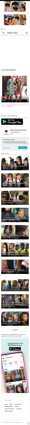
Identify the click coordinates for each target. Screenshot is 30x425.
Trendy (4, 97)
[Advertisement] (15, 52)
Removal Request (9, 406)
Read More (9, 106)
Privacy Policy (17, 404)
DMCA (10, 404)
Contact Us (19, 408)
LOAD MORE (15, 330)
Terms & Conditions (9, 408)
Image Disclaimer (9, 411)
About (6, 404)
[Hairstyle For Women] (11, 34)
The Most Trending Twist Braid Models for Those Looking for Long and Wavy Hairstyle (14, 304)
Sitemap (17, 406)
